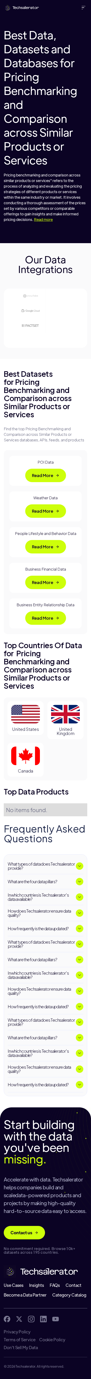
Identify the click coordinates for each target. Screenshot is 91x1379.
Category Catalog (69, 1295)
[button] (84, 7)
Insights (36, 1285)
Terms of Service (19, 1340)
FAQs (55, 1285)
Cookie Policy (52, 1340)
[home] (20, 7)
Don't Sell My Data (21, 1347)
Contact (73, 1285)
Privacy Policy (17, 1332)
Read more (43, 219)
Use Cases (14, 1285)
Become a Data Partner (25, 1295)
